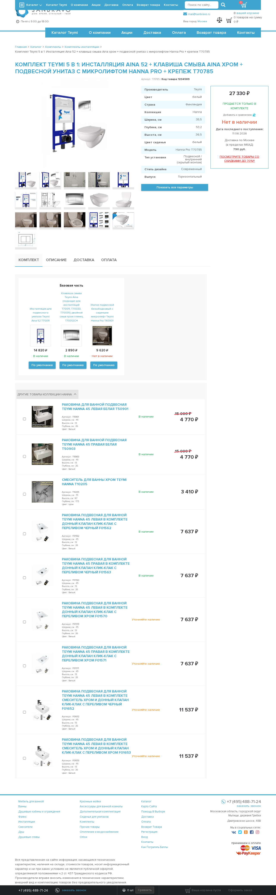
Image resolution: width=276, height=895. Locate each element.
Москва (202, 21)
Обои (83, 837)
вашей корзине (248, 13)
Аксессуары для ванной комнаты (101, 806)
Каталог (32, 5)
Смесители (25, 827)
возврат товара (151, 827)
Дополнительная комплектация (100, 811)
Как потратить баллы (154, 847)
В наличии (146, 416)
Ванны (22, 806)
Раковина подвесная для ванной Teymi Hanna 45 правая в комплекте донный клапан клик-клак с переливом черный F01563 (96, 565)
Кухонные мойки (90, 801)
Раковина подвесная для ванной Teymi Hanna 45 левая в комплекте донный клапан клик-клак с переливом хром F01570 (94, 609)
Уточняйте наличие (146, 619)
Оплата (179, 32)
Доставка (152, 32)
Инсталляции (26, 821)
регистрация (149, 832)
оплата (146, 821)
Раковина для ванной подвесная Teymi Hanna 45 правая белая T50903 (94, 444)
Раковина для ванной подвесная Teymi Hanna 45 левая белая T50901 (95, 406)
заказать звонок (249, 806)
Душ (21, 832)
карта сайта (149, 806)
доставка (147, 817)
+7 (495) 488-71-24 (33, 890)
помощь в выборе (153, 811)
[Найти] (223, 5)
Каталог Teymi (65, 32)
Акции (126, 32)
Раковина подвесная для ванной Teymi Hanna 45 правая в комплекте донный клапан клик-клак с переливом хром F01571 (96, 654)
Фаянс (22, 817)
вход (144, 837)
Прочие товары (90, 827)
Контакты (246, 32)
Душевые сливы (29, 837)
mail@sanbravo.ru (199, 14)
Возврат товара (211, 32)
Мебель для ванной (31, 801)
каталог (146, 801)
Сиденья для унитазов (94, 817)
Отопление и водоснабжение (99, 832)
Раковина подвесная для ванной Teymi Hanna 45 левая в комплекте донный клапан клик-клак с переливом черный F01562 (94, 521)
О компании (100, 32)
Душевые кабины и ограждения (39, 811)
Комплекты (87, 821)
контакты (147, 842)
